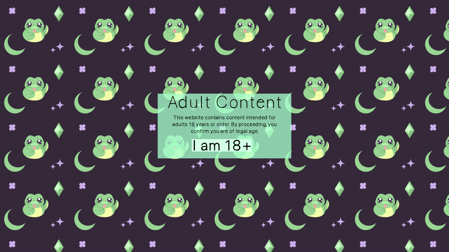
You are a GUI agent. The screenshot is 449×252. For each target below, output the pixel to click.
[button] (215, 145)
